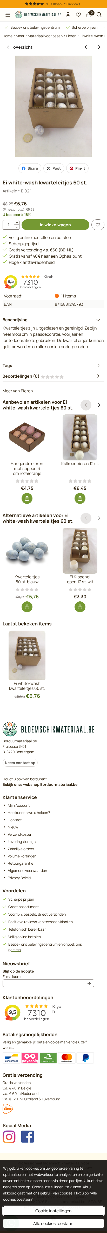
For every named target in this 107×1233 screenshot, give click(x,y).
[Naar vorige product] (86, 47)
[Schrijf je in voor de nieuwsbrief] (89, 983)
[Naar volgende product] (98, 47)
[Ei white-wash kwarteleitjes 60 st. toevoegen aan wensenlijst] (97, 224)
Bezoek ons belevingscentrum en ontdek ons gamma (45, 947)
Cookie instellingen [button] (53, 1211)
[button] (8, 14)
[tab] (53, 320)
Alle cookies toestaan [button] (53, 1223)
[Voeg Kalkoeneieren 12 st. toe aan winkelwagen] (80, 498)
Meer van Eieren (18, 391)
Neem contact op (20, 762)
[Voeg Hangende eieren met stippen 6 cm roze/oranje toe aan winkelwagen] (27, 498)
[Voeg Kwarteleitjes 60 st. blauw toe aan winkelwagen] (27, 606)
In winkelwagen (55, 225)
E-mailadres (45, 976)
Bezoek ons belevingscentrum (35, 27)
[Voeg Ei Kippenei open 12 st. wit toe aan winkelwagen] (80, 606)
